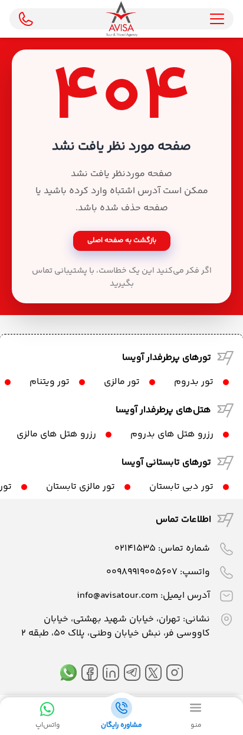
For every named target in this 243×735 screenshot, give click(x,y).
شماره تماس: (162, 548)
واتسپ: (158, 572)
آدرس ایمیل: (143, 595)
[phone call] (26, 19)
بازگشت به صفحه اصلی (121, 240)
